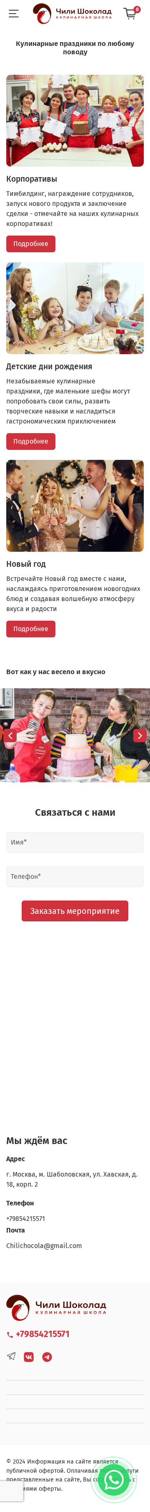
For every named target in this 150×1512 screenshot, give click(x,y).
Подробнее (30, 244)
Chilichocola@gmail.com (44, 1246)
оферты (50, 1488)
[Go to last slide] (10, 735)
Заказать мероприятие (75, 911)
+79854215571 (25, 1219)
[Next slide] (140, 735)
